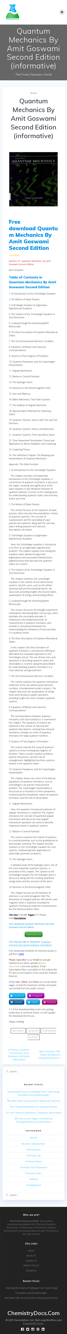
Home (31, 1250)
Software (33, 1179)
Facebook (19, 995)
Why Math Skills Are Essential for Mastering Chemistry (33, 1100)
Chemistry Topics (33, 1173)
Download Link (33, 934)
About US (31, 1255)
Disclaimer (31, 1270)
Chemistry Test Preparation (33, 1167)
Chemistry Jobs (33, 1149)
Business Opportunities (33, 1143)
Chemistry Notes (33, 1161)
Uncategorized (33, 1185)
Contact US (31, 1260)
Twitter (34, 1002)
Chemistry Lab (33, 1155)
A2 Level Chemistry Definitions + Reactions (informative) (33, 1112)
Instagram (37, 995)
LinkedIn (18, 1002)
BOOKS (33, 93)
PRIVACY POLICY (31, 1265)
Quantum (33, 1030)
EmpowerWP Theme (33, 1323)
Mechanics (18, 1030)
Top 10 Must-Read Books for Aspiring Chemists (33, 1106)
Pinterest (51, 1002)
